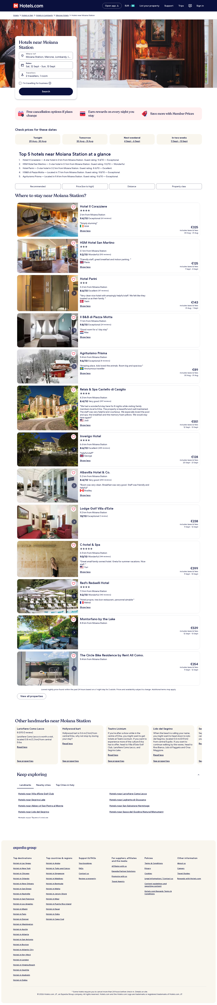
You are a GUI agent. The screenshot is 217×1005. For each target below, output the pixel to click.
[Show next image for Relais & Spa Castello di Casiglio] (74, 408)
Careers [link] (180, 868)
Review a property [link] (87, 878)
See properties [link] (25, 761)
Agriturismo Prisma (32, 176)
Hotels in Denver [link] (21, 919)
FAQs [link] (81, 868)
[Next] (201, 744)
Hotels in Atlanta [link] (21, 934)
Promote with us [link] (119, 876)
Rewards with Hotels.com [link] (189, 878)
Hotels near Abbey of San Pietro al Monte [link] (40, 805)
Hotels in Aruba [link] (53, 863)
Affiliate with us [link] (119, 866)
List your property (149, 5)
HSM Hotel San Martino (34, 164)
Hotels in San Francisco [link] (23, 899)
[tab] (25, 784)
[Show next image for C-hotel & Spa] (74, 559)
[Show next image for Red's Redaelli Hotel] (74, 596)
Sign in (200, 5)
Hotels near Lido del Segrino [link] (33, 811)
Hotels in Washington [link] (23, 924)
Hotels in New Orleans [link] (23, 883)
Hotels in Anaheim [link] (21, 975)
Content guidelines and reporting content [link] (156, 884)
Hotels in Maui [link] (52, 899)
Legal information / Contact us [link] (159, 878)
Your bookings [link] (85, 863)
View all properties (31, 696)
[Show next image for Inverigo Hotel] (74, 449)
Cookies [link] (148, 873)
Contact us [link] (84, 873)
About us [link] (181, 863)
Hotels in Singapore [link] (55, 873)
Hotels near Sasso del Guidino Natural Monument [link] (136, 811)
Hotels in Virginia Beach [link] (24, 965)
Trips (181, 5)
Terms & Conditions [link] (154, 863)
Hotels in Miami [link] (20, 909)
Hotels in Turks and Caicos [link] (58, 868)
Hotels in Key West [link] (22, 954)
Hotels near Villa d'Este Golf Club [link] (36, 793)
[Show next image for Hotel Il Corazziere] (74, 219)
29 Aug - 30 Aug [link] (37, 141)
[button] (108, 774)
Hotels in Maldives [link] (54, 878)
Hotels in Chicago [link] (21, 873)
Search (46, 91)
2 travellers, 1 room (37, 76)
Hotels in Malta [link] (53, 888)
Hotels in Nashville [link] (21, 894)
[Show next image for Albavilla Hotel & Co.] (74, 485)
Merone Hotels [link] (62, 15)
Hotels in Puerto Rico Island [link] (58, 904)
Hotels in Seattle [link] (21, 970)
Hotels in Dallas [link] (20, 980)
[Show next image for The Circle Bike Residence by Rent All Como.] (74, 668)
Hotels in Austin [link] (20, 929)
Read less (22, 747)
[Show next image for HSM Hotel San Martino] (74, 255)
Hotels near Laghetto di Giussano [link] (127, 799)
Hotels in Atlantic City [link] (23, 949)
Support (168, 5)
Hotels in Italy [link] (27, 15)
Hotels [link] (16, 15)
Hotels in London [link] (21, 960)
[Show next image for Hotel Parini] (74, 293)
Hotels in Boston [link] (21, 944)
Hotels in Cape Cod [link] (55, 919)
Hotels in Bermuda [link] (54, 883)
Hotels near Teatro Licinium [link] (33, 817)
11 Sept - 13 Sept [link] (179, 141)
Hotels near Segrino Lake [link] (31, 799)
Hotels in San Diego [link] (22, 888)
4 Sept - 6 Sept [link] (132, 141)
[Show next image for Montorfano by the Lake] (74, 632)
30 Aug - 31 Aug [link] (85, 141)
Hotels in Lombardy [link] (44, 15)
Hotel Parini (28, 168)
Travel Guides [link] (183, 873)
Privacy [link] (148, 868)
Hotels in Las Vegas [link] (22, 863)
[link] (73, 207)
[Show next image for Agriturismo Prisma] (74, 366)
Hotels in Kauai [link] (53, 909)
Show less (85, 230)
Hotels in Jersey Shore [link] (56, 894)
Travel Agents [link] (118, 881)
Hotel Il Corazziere (32, 159)
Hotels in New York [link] (22, 868)
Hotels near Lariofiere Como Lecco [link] (128, 793)
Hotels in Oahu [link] (53, 914)
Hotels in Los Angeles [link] (23, 904)
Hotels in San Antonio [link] (23, 939)
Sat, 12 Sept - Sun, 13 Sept (40, 66)
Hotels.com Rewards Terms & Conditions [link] (158, 892)
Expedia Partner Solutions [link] (124, 871)
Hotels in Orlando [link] (21, 878)
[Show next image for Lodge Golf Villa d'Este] (74, 521)
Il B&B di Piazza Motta (33, 172)
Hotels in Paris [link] (19, 914)
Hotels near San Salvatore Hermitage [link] (129, 805)
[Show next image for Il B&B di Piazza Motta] (74, 330)
